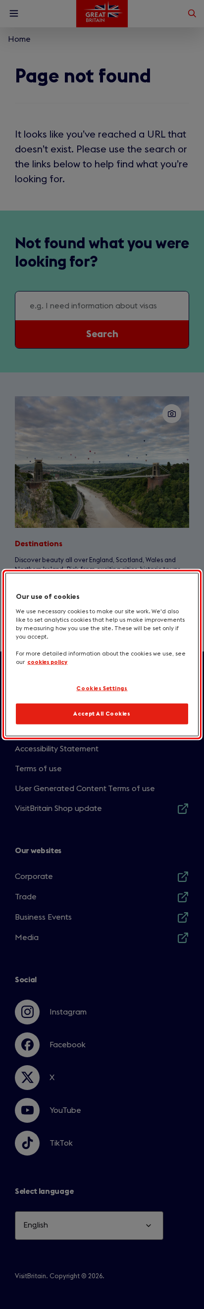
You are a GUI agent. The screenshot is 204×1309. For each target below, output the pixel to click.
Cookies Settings (101, 688)
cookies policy (47, 662)
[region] (102, 655)
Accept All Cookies (101, 714)
